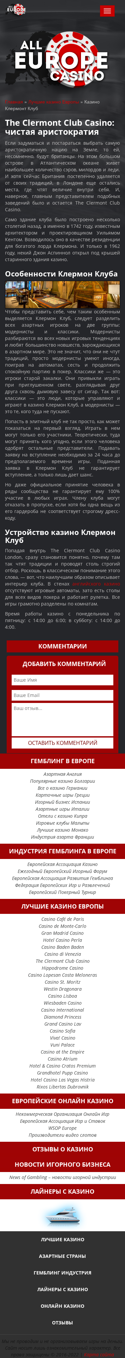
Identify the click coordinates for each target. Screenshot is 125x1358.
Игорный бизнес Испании (62, 802)
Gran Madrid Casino (62, 933)
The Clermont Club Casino (63, 961)
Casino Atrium (62, 1059)
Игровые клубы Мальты (62, 823)
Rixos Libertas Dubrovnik (63, 1087)
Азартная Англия (63, 774)
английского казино (96, 584)
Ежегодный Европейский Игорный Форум (62, 871)
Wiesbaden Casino (63, 1003)
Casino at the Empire (62, 1052)
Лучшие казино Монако (62, 830)
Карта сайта (99, 1354)
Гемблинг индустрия (62, 1273)
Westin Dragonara (63, 989)
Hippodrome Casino (62, 968)
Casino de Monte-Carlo (62, 926)
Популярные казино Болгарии (62, 781)
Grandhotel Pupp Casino (62, 1073)
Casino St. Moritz (62, 982)
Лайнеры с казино (62, 1289)
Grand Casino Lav (62, 1024)
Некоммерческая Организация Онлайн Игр (62, 1114)
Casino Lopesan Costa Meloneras (62, 975)
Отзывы (62, 1322)
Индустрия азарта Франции (62, 837)
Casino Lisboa (62, 996)
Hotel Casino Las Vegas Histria (63, 1080)
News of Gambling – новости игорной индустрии (62, 1177)
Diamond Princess (62, 1017)
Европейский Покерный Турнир (62, 892)
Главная (14, 101)
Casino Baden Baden (62, 947)
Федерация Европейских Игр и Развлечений (62, 885)
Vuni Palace (62, 1045)
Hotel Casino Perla (62, 940)
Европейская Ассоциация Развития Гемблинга (62, 878)
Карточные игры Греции (63, 795)
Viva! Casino (62, 1038)
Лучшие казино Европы (53, 101)
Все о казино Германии (62, 788)
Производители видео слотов (63, 1135)
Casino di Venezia (62, 954)
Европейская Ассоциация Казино (62, 864)
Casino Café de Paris (62, 919)
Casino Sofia (62, 1031)
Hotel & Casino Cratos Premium (62, 1066)
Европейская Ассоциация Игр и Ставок (62, 1121)
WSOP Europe (62, 1128)
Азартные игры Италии (62, 809)
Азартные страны (62, 1256)
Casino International (62, 1010)
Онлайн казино (62, 1306)
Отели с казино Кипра (62, 816)
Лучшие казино (62, 1239)
